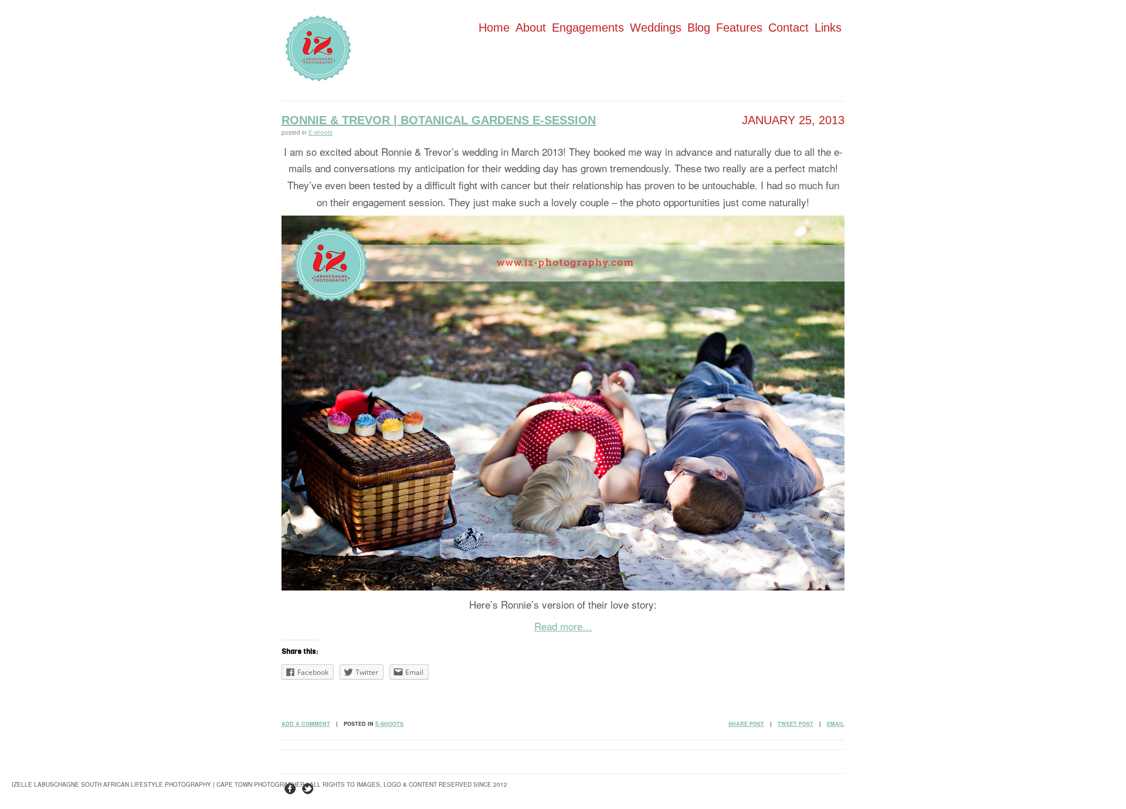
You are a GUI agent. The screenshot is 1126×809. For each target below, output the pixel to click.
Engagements (588, 27)
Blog (698, 27)
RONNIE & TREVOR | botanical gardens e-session (439, 120)
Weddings (655, 27)
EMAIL (835, 724)
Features (739, 27)
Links (828, 27)
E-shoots (320, 132)
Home (494, 27)
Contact (788, 27)
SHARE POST (746, 724)
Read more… (563, 626)
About (530, 27)
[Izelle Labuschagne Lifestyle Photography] (318, 77)
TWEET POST (795, 724)
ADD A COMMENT (306, 724)
